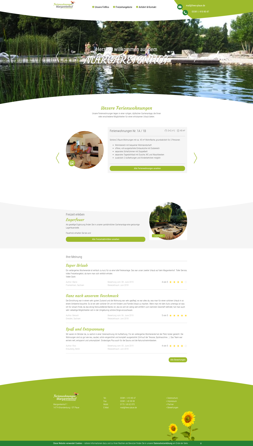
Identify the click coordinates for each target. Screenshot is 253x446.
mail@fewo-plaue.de (195, 5)
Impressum (172, 401)
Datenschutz (172, 398)
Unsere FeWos (102, 7)
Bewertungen (172, 407)
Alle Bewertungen (177, 359)
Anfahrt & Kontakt (147, 7)
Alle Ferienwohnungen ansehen (147, 168)
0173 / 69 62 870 (127, 404)
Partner (170, 404)
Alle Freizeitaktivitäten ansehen (105, 239)
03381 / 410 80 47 (200, 11)
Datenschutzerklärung (163, 443)
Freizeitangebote (124, 7)
